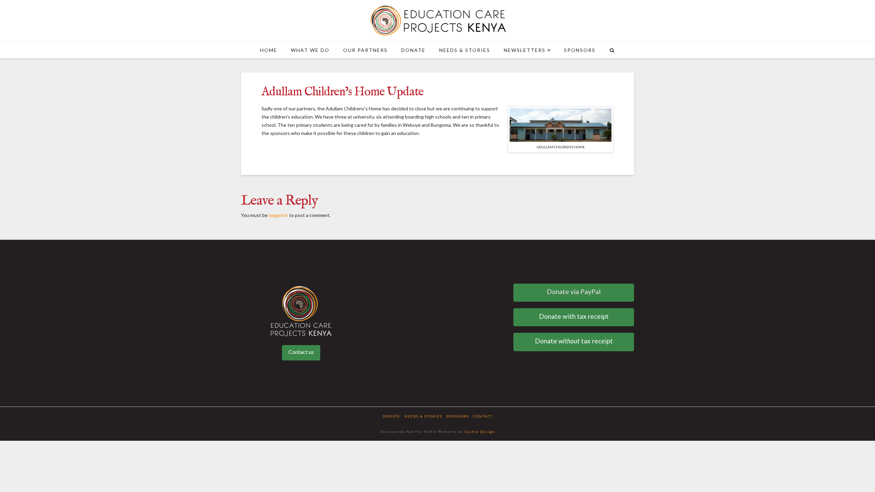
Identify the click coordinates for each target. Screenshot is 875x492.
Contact (483, 416)
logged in (278, 215)
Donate (391, 416)
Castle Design (480, 431)
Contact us (301, 351)
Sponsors (457, 416)
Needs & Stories (423, 416)
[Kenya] (437, 20)
